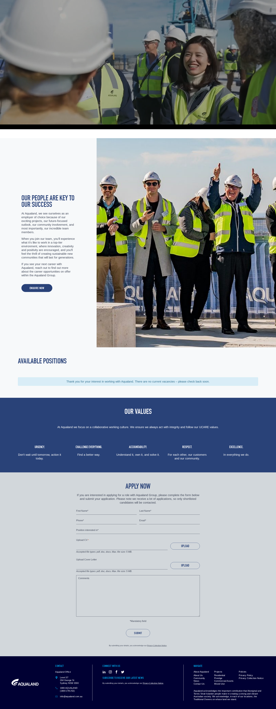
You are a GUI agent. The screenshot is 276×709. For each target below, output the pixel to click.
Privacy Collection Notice (157, 646)
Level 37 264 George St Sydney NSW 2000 (69, 680)
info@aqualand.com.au (71, 696)
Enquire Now (37, 288)
